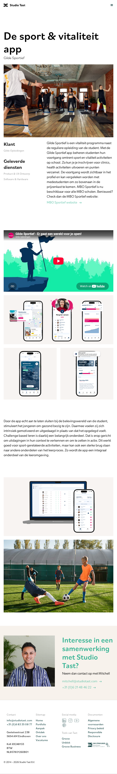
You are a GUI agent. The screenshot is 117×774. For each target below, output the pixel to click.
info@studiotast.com (19, 720)
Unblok (66, 742)
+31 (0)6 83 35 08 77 (19, 724)
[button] (112, 5)
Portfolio (41, 724)
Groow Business (71, 746)
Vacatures (42, 740)
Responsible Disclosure (95, 734)
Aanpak (40, 728)
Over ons (41, 736)
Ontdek (40, 732)
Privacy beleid (96, 728)
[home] (12, 5)
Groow (66, 738)
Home (39, 720)
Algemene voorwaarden (95, 722)
